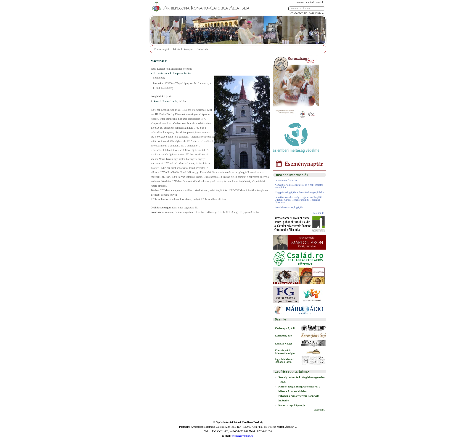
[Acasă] (202, 7)
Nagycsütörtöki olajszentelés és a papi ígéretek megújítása (299, 186)
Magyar (300, 2)
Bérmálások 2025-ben (286, 180)
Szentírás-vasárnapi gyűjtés (289, 207)
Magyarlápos (159, 61)
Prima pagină (162, 49)
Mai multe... (319, 213)
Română (310, 2)
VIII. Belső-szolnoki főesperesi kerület (171, 73)
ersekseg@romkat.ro (242, 435)
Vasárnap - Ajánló (285, 328)
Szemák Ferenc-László (165, 101)
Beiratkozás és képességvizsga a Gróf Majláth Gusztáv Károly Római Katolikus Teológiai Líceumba (298, 200)
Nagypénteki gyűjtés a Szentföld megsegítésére (299, 192)
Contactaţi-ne (298, 13)
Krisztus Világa (283, 343)
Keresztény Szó (283, 335)
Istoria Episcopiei (183, 49)
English (320, 2)
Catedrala (202, 49)
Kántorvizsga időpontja (291, 405)
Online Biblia (316, 13)
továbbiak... (320, 409)
